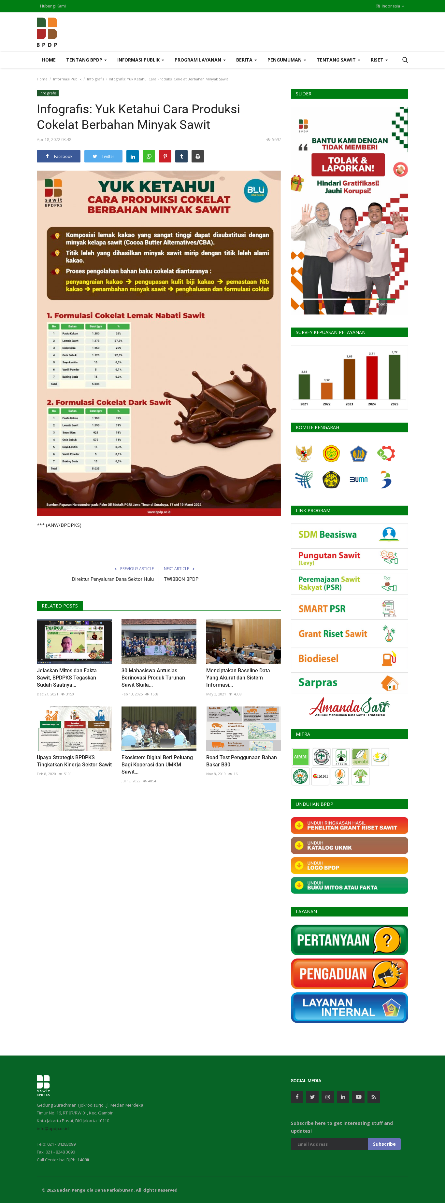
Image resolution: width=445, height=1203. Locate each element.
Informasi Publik (67, 79)
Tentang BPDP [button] (85, 60)
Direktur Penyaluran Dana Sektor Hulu (113, 579)
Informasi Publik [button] (139, 60)
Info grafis (95, 79)
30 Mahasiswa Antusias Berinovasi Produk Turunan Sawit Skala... (153, 677)
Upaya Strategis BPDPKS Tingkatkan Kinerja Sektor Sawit (74, 761)
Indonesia (390, 6)
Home (49, 60)
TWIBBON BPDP (181, 579)
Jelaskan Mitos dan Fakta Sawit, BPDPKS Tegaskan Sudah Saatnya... (67, 677)
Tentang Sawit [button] (337, 60)
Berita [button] (245, 60)
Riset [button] (378, 60)
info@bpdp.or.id (53, 1128)
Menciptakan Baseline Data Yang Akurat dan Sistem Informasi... (238, 677)
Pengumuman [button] (285, 60)
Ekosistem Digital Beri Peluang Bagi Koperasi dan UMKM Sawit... (157, 764)
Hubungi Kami (53, 6)
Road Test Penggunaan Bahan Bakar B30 (241, 761)
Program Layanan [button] (199, 60)
